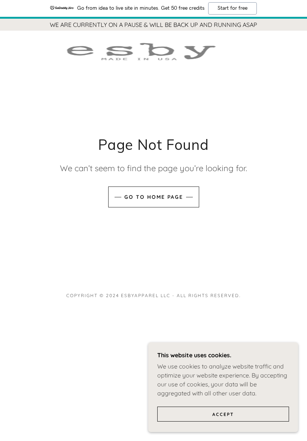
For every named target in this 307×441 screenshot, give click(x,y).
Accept (223, 414)
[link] (144, 52)
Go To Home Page (153, 197)
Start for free (232, 8)
